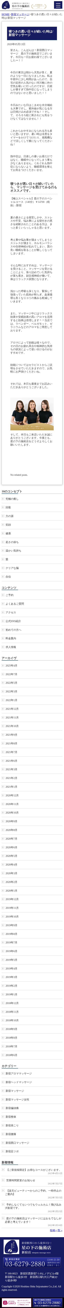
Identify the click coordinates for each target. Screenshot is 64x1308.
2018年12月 (12, 1003)
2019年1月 (11, 994)
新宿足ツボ (12, 1151)
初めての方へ (13, 629)
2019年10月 (12, 916)
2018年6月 (11, 1055)
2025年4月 (11, 665)
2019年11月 (12, 907)
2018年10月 (12, 1020)
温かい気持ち (13, 550)
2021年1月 (11, 786)
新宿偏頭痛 (12, 1108)
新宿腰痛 (11, 1134)
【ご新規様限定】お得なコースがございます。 (33, 1169)
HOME (6, 14)
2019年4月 (11, 968)
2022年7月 (11, 674)
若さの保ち (12, 542)
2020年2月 (11, 882)
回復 (8, 507)
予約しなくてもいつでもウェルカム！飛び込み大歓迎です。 (33, 1206)
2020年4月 (11, 864)
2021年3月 (11, 769)
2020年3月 (11, 873)
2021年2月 (11, 778)
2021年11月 (12, 717)
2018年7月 (11, 1046)
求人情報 (11, 647)
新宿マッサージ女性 (17, 1099)
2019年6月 (11, 951)
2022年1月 (11, 700)
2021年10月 (12, 726)
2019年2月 (11, 985)
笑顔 (8, 524)
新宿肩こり (12, 1125)
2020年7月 (11, 838)
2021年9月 (11, 734)
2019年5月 (11, 959)
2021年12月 (12, 708)
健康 (8, 533)
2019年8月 (11, 934)
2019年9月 (11, 925)
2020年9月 (11, 821)
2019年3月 (11, 977)
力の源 (9, 516)
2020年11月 (12, 804)
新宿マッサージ (20, 14)
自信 (8, 576)
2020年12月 (12, 795)
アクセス (11, 612)
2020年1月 (11, 890)
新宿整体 (11, 1116)
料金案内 (11, 638)
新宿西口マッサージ (17, 1142)
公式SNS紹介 (13, 621)
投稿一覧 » (56, 1230)
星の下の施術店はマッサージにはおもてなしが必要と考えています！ (33, 1220)
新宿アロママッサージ (19, 1073)
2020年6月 (11, 847)
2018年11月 (12, 1011)
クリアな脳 (12, 568)
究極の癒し (12, 498)
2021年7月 (11, 752)
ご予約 (9, 595)
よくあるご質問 (15, 603)
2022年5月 (11, 682)
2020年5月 (11, 856)
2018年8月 (11, 1037)
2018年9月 (11, 1029)
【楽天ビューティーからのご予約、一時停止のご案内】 (33, 1192)
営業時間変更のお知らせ (20, 1180)
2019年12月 (12, 899)
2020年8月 (11, 830)
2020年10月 (12, 812)
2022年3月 (11, 691)
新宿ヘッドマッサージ (19, 1082)
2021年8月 (11, 743)
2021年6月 (11, 760)
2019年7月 (11, 942)
